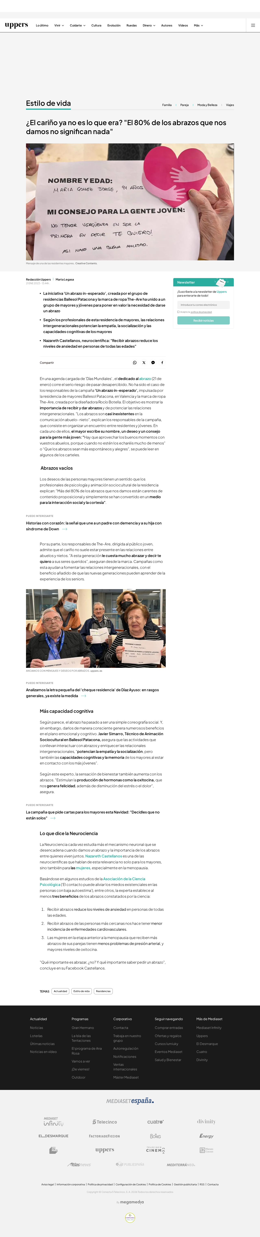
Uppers (202, 1036)
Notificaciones (124, 1056)
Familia (167, 105)
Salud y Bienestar (168, 1060)
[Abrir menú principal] (253, 25)
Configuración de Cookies (131, 1184)
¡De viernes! (80, 1069)
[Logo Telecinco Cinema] (155, 1150)
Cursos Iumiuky (166, 1044)
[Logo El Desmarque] (53, 1136)
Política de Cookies (160, 1184)
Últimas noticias (42, 1044)
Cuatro (201, 1051)
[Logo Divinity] (206, 1122)
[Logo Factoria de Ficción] (104, 1136)
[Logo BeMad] (53, 1150)
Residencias (103, 991)
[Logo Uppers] (104, 1150)
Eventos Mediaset (168, 1051)
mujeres (83, 867)
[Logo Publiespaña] (130, 1164)
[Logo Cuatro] (155, 1122)
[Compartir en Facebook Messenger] (153, 363)
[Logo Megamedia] (132, 1202)
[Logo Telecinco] (104, 1122)
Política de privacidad (100, 1184)
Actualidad (60, 991)
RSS (202, 1184)
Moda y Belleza (207, 105)
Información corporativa (71, 1184)
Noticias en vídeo (43, 1051)
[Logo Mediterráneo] (181, 1164)
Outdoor (78, 1077)
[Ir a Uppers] (16, 25)
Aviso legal (47, 1184)
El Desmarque (207, 1044)
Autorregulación (125, 1048)
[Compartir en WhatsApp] (134, 363)
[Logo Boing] (155, 1136)
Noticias (36, 1027)
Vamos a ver (81, 1061)
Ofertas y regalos (168, 1036)
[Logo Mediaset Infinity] (53, 1122)
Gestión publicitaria (185, 1184)
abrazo (145, 378)
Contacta (120, 1027)
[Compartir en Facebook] (162, 363)
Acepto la (196, 312)
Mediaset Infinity (209, 1027)
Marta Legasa (65, 279)
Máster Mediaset (126, 1077)
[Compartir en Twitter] (143, 363)
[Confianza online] (130, 1221)
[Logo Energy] (206, 1136)
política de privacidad (201, 312)
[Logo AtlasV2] (79, 1164)
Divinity (202, 1060)
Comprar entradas (169, 1027)
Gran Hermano (83, 1027)
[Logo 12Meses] (206, 1150)
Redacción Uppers (38, 279)
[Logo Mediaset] (130, 1103)
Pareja (184, 105)
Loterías (36, 1036)
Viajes (230, 105)
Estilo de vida (48, 102)
